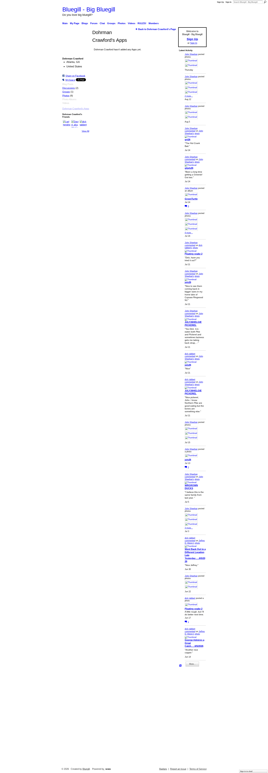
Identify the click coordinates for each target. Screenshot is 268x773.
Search (265, 2)
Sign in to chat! (246, 771)
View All (85, 131)
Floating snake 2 (193, 253)
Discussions (68, 88)
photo (197, 133)
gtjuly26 (189, 168)
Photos (65, 95)
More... (192, 664)
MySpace (70, 80)
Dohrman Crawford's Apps (75, 108)
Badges (163, 769)
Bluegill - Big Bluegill (88, 9)
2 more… (189, 96)
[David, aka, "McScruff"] (75, 124)
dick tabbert (190, 354)
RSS (180, 665)
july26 (188, 282)
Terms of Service (198, 769)
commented (190, 131)
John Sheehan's (194, 132)
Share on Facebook (75, 75)
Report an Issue (178, 769)
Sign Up (220, 2)
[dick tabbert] (83, 124)
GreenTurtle (191, 199)
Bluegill (86, 769)
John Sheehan (191, 54)
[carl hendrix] (66, 124)
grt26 (187, 139)
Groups (66, 92)
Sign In (228, 2)
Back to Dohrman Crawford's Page (157, 29)
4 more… (189, 233)
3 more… (189, 528)
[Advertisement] (188, 715)
